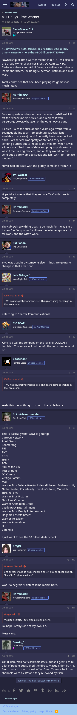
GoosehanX (20, 359)
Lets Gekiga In (22, 275)
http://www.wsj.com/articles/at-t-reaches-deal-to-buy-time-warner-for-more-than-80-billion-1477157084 (35, 50)
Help (41, 711)
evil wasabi (20, 175)
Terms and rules (11, 711)
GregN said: (10, 614)
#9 (74, 428)
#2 (74, 108)
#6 (74, 289)
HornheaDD (20, 94)
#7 (74, 337)
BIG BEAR (19, 323)
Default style (12, 706)
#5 (74, 256)
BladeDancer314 (13, 21)
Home (49, 711)
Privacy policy (29, 711)
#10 (73, 559)
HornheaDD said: (13, 566)
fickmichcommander (26, 414)
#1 (74, 43)
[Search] (72, 4)
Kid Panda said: (12, 295)
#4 (74, 220)
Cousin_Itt (19, 642)
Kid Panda (19, 243)
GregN (17, 546)
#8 (74, 372)
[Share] (69, 43)
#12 (73, 656)
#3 (74, 188)
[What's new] (65, 4)
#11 (73, 607)
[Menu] (5, 4)
